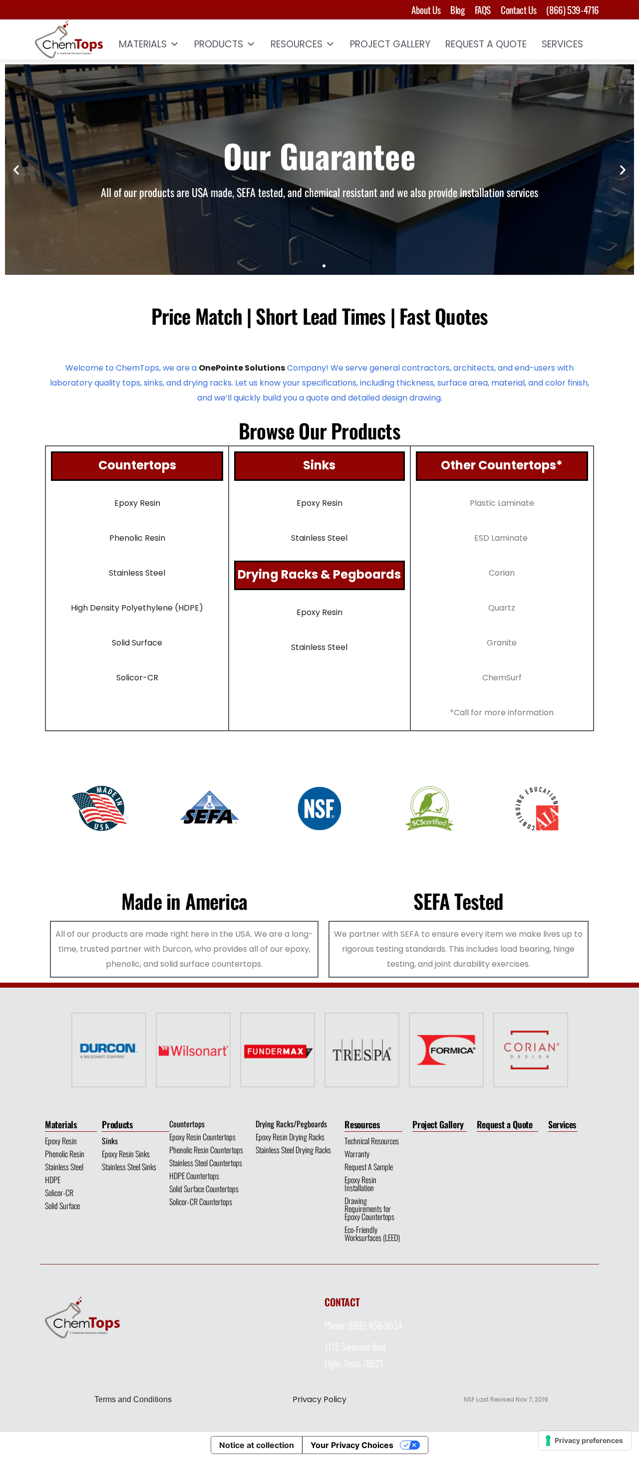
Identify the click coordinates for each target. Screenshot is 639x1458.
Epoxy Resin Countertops (202, 1137)
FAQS (483, 9)
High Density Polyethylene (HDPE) (137, 608)
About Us (425, 9)
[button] (16, 170)
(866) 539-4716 (572, 9)
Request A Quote (486, 44)
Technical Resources (371, 1141)
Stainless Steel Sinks (129, 1167)
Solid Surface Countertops (204, 1189)
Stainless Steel (64, 1167)
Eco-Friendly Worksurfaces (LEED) (372, 1234)
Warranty (356, 1154)
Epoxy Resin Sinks (126, 1154)
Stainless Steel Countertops (205, 1163)
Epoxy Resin (61, 1141)
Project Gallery (390, 44)
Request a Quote (505, 1124)
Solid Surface (137, 642)
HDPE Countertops (194, 1176)
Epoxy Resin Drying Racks (290, 1137)
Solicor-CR (137, 677)
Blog (457, 9)
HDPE (52, 1180)
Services (562, 44)
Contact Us (518, 9)
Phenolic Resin (64, 1154)
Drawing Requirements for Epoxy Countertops (369, 1209)
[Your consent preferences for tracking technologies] (585, 1440)
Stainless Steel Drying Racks (293, 1150)
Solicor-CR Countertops (200, 1202)
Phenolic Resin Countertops (206, 1150)
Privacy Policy (319, 1399)
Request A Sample (368, 1167)
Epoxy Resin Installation (360, 1184)
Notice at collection (256, 1445)
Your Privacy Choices (352, 1445)
